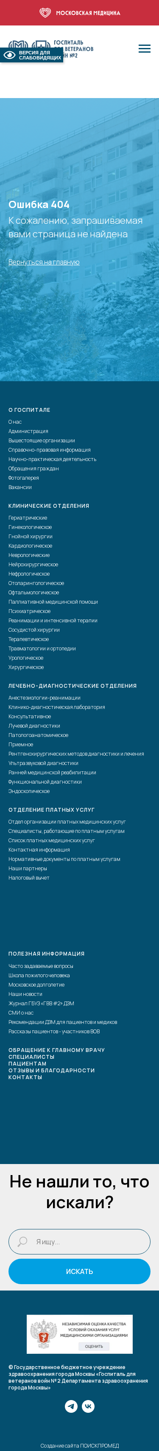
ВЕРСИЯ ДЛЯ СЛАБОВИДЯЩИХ (40, 55)
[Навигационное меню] (145, 49)
